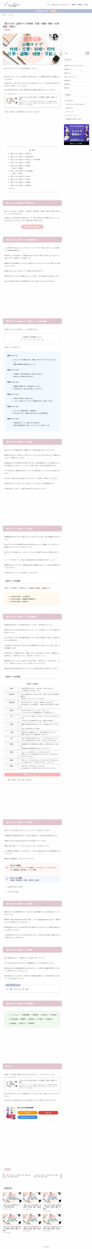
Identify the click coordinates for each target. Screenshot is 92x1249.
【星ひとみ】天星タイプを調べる (20, 153)
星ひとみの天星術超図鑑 (25, 1108)
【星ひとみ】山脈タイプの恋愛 (20, 162)
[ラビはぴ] (13, 4)
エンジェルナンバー (71, 77)
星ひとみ (7, 29)
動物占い (68, 80)
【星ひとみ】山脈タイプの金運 (20, 179)
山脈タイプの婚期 (17, 168)
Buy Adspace (69, 100)
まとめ (12, 188)
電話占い (68, 69)
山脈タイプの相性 (17, 173)
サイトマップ (69, 112)
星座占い (68, 84)
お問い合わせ (69, 108)
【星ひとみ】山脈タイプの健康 (20, 182)
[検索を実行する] (87, 53)
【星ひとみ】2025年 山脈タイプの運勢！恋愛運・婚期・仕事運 (38, 98)
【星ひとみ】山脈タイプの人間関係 (21, 171)
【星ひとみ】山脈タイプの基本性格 (21, 157)
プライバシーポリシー (72, 115)
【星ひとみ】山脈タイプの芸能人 (20, 185)
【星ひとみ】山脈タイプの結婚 (20, 166)
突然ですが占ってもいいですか (74, 65)
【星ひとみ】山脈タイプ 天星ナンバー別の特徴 (25, 159)
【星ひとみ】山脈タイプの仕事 (20, 176)
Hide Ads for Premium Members (75, 104)
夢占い (68, 88)
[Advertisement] (32, 128)
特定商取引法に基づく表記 (73, 119)
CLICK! (53, 11)
